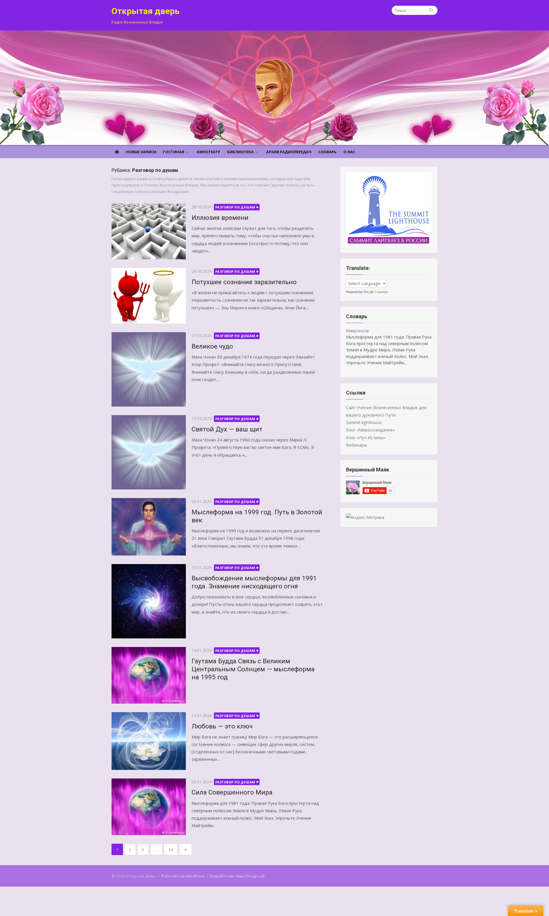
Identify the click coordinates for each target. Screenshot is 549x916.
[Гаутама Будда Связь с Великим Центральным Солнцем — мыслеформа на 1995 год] (149, 675)
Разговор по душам (235, 207)
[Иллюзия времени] (149, 231)
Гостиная (173, 151)
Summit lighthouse (364, 422)
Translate (381, 292)
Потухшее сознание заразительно (244, 282)
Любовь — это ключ (222, 726)
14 (170, 849)
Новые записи (141, 151)
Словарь (327, 151)
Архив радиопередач (288, 151)
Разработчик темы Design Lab (237, 876)
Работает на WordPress (183, 876)
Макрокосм (357, 330)
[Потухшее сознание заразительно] (149, 296)
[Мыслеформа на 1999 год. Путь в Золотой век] (149, 526)
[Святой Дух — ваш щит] (149, 452)
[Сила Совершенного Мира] (149, 806)
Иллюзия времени (220, 217)
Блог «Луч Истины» (366, 437)
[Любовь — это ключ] (149, 741)
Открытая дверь (146, 11)
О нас (349, 151)
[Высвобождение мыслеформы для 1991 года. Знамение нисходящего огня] (149, 601)
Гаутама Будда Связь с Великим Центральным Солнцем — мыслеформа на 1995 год (253, 669)
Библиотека (240, 151)
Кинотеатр (208, 151)
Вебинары (356, 445)
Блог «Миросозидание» (370, 430)
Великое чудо (212, 346)
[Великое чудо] (149, 369)
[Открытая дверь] (274, 88)
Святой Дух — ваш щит (227, 429)
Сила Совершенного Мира (232, 792)
